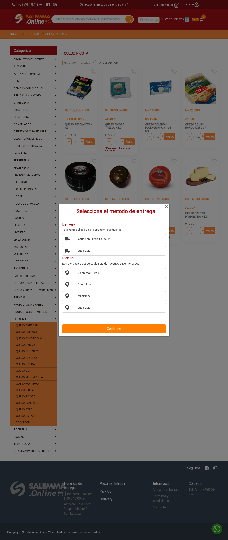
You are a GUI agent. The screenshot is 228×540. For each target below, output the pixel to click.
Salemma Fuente (88, 273)
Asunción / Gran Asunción (94, 239)
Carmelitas (85, 284)
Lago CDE (84, 250)
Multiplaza (84, 296)
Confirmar (114, 328)
